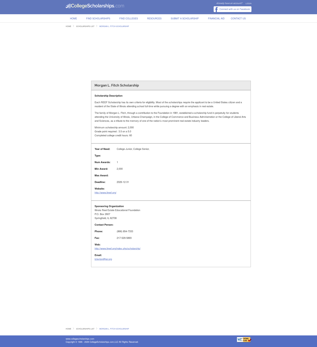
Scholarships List (85, 26)
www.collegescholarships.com (80, 338)
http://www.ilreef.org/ (105, 192)
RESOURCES (154, 18)
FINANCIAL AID (216, 18)
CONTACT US (238, 18)
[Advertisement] (126, 53)
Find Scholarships (98, 18)
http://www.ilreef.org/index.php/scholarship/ (118, 248)
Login (248, 3)
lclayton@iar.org (103, 259)
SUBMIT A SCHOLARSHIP (185, 18)
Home (73, 18)
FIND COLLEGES (128, 18)
